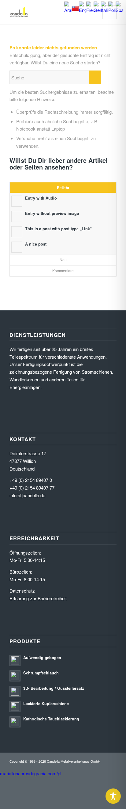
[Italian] (104, 10)
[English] (82, 10)
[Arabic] (68, 10)
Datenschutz (22, 590)
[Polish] (112, 10)
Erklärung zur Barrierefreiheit (38, 598)
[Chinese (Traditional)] (75, 10)
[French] (90, 10)
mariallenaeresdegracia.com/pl (30, 773)
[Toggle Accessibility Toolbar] (113, 796)
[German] (97, 10)
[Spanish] (119, 10)
